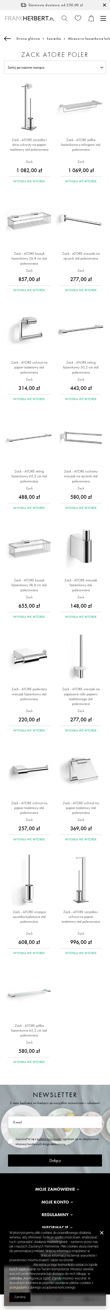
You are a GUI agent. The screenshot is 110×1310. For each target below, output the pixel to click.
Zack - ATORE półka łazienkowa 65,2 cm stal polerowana (29, 1030)
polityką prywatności (49, 1139)
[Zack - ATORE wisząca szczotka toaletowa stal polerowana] (29, 880)
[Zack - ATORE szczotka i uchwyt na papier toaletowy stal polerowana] (81, 880)
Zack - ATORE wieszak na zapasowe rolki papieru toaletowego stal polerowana (81, 696)
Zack (29, 161)
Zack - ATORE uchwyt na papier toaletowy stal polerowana (29, 367)
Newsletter (55, 1094)
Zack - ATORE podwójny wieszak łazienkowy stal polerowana (29, 694)
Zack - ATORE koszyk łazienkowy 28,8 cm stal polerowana (29, 585)
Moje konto (55, 1202)
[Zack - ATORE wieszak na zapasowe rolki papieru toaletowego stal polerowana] (81, 657)
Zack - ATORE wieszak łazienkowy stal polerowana (80, 585)
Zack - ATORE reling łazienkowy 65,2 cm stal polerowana (29, 476)
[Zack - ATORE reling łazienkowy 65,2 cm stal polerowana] (29, 439)
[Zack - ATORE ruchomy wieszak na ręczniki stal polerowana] (81, 439)
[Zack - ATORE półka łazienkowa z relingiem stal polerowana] (81, 108)
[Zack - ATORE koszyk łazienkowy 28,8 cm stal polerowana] (29, 548)
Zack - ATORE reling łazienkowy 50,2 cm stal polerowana (81, 367)
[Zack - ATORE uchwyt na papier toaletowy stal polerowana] (29, 330)
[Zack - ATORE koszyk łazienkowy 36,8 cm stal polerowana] (29, 221)
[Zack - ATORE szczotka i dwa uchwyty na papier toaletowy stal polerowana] (29, 108)
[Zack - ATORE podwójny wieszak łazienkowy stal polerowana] (29, 657)
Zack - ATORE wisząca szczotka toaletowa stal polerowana (29, 916)
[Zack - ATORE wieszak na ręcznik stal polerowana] (81, 221)
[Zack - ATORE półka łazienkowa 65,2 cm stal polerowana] (29, 993)
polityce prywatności (24, 1255)
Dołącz (55, 1160)
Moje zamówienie (55, 1189)
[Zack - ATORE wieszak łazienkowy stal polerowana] (81, 548)
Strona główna (28, 38)
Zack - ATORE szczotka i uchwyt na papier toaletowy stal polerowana (81, 916)
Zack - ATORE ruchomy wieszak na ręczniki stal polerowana (81, 476)
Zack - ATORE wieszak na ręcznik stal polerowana (81, 256)
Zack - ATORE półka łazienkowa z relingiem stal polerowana (80, 144)
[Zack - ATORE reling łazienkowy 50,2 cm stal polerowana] (81, 330)
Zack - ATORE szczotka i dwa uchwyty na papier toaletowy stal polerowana (29, 144)
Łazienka (54, 38)
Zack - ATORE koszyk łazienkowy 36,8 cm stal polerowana (29, 258)
